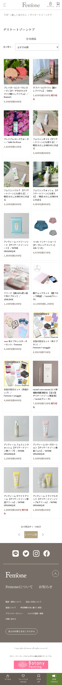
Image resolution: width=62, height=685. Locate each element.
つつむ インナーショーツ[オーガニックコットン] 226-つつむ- (44, 244)
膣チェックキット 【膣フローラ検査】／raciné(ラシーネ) (45, 296)
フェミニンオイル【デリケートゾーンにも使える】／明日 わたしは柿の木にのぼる (45, 143)
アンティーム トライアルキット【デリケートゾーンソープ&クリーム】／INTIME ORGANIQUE (45, 500)
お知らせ (45, 586)
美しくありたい (19, 14)
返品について (11, 607)
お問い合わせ (11, 619)
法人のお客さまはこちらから (21, 631)
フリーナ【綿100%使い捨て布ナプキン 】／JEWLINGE (16, 296)
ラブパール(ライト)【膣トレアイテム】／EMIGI (45, 89)
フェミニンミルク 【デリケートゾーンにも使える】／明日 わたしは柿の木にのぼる (16, 195)
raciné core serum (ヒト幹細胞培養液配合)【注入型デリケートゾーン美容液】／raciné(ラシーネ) (45, 394)
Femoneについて (19, 586)
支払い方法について (33, 601)
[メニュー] (11, 5)
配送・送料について (13, 601)
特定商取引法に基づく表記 (31, 607)
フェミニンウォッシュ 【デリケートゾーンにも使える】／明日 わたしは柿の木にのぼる (45, 195)
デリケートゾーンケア (41, 14)
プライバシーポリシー (14, 613)
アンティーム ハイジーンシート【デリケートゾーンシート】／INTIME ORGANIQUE (16, 246)
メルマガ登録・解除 (35, 613)
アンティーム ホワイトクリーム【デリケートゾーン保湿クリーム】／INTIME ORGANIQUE (16, 500)
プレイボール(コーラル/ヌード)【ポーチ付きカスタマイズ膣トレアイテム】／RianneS (16, 92)
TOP (6, 14)
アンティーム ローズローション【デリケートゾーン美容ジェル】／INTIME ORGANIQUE (45, 449)
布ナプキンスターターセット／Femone (15, 343)
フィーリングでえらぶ (23, 680)
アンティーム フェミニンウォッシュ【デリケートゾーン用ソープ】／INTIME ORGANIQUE (16, 449)
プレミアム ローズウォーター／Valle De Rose (16, 140)
